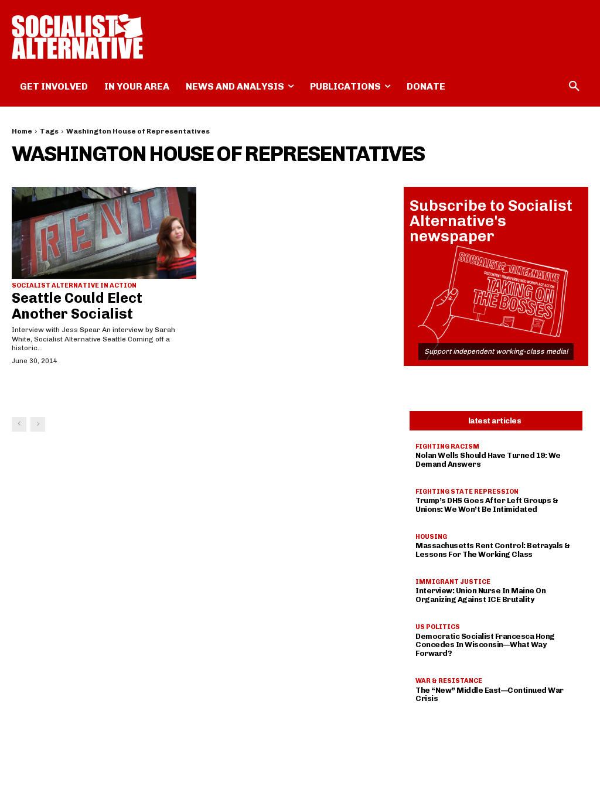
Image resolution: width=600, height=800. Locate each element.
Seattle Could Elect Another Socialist (77, 305)
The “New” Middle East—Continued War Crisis (489, 694)
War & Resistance (448, 681)
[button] (574, 87)
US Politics (437, 627)
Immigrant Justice (452, 582)
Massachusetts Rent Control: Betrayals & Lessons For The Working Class (492, 550)
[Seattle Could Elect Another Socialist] (104, 233)
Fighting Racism (447, 446)
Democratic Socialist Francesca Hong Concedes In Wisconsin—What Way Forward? (485, 645)
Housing (431, 537)
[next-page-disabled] (37, 424)
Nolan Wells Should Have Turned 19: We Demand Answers (488, 460)
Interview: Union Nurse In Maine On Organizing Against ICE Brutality (480, 595)
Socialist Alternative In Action (74, 285)
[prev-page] (19, 424)
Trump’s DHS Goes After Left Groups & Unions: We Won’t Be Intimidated (486, 505)
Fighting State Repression (467, 491)
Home (22, 131)
